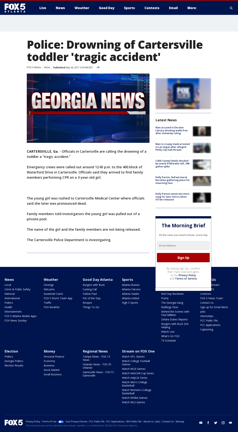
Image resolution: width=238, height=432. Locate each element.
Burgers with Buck (94, 285)
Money (49, 351)
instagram (223, 423)
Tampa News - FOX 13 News (96, 358)
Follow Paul (90, 293)
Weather (51, 279)
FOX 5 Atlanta (34, 67)
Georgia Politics (13, 361)
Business (49, 365)
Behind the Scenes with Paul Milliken (175, 313)
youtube (201, 423)
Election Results (13, 365)
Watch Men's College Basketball (134, 383)
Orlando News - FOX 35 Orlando (97, 366)
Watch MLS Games (133, 402)
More (191, 8)
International (12, 298)
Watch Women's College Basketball (136, 391)
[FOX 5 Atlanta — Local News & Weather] (16, 8)
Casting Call (90, 289)
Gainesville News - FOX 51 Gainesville (98, 373)
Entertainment (13, 311)
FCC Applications (210, 325)
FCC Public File (209, 320)
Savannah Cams (53, 293)
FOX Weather (52, 307)
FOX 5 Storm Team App (58, 298)
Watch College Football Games (136, 362)
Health (8, 307)
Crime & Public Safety (17, 289)
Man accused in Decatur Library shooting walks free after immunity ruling (171, 130)
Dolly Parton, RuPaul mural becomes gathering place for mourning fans (172, 180)
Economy (49, 361)
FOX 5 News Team (211, 298)
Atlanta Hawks (130, 293)
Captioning (206, 329)
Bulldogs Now (169, 307)
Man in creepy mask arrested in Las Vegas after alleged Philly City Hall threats (172, 146)
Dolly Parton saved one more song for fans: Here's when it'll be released (172, 196)
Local (7, 285)
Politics (8, 302)
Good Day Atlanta (98, 279)
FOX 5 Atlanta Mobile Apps (20, 316)
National (9, 293)
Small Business (53, 374)
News (47, 67)
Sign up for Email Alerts (214, 307)
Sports (127, 279)
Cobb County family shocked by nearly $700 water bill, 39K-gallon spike (172, 163)
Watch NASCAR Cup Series (138, 373)
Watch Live (167, 331)
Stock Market (52, 370)
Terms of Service (186, 278)
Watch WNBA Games (135, 397)
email (231, 423)
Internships (206, 316)
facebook (208, 423)
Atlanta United (130, 298)
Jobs (202, 311)
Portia (164, 298)
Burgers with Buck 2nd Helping (174, 325)
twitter (216, 423)
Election (11, 351)
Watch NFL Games (133, 356)
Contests (205, 293)
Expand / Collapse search (231, 8)
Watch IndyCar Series (134, 377)
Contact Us (207, 302)
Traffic (48, 302)
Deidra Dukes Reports (174, 319)
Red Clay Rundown (172, 293)
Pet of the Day (91, 298)
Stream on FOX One (138, 351)
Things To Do (91, 307)
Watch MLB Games (133, 369)
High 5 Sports (130, 302)
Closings (49, 285)
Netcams (49, 289)
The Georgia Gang (172, 302)
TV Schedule (168, 340)
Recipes (87, 302)
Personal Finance (54, 356)
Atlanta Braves (131, 285)
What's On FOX (170, 336)
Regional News (95, 351)
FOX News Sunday (15, 320)
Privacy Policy (187, 275)
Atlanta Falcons (131, 289)
